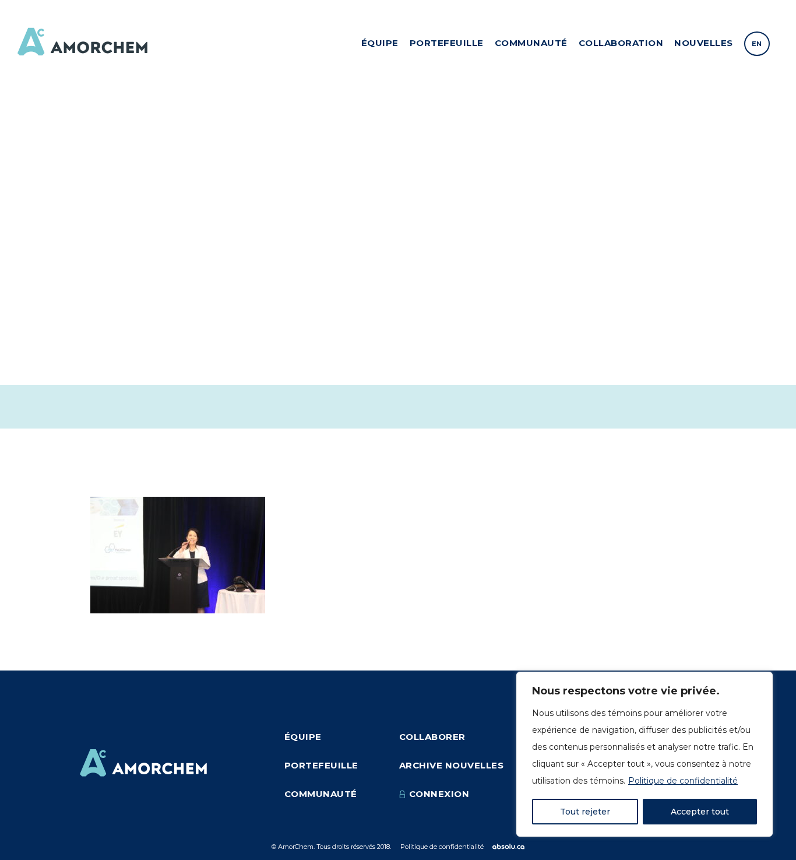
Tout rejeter (585, 811)
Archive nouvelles (451, 765)
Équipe (380, 42)
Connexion (439, 793)
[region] (644, 754)
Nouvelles (703, 42)
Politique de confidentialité (683, 780)
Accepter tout (700, 811)
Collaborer (432, 736)
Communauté (531, 42)
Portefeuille (447, 42)
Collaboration (621, 42)
